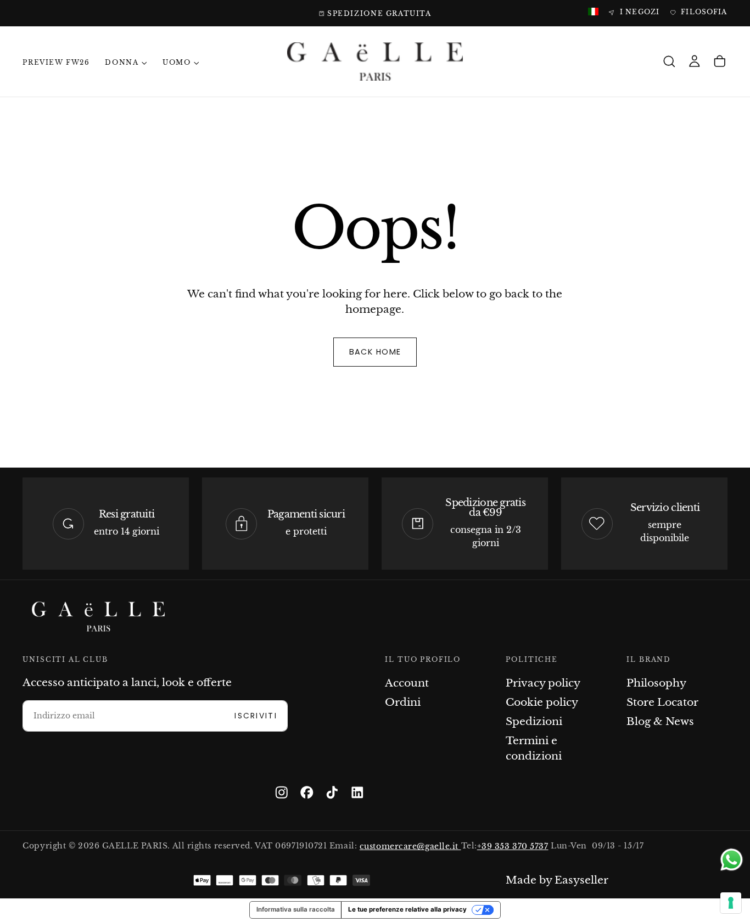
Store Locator (662, 702)
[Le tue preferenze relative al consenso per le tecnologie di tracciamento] (730, 902)
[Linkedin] (357, 792)
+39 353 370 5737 (512, 846)
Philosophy (656, 683)
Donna (121, 62)
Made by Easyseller (557, 880)
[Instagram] (281, 792)
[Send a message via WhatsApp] (732, 860)
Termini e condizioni (534, 748)
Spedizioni (534, 721)
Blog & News (660, 721)
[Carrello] (719, 62)
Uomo (177, 62)
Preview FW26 (56, 62)
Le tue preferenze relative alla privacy (407, 909)
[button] (669, 62)
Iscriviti (255, 716)
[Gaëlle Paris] (98, 616)
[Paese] (593, 12)
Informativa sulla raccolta (295, 909)
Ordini (403, 702)
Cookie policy (542, 702)
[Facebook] (307, 792)
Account (407, 683)
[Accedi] (694, 62)
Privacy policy (543, 683)
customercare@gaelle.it (410, 846)
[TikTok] (332, 792)
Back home (375, 351)
